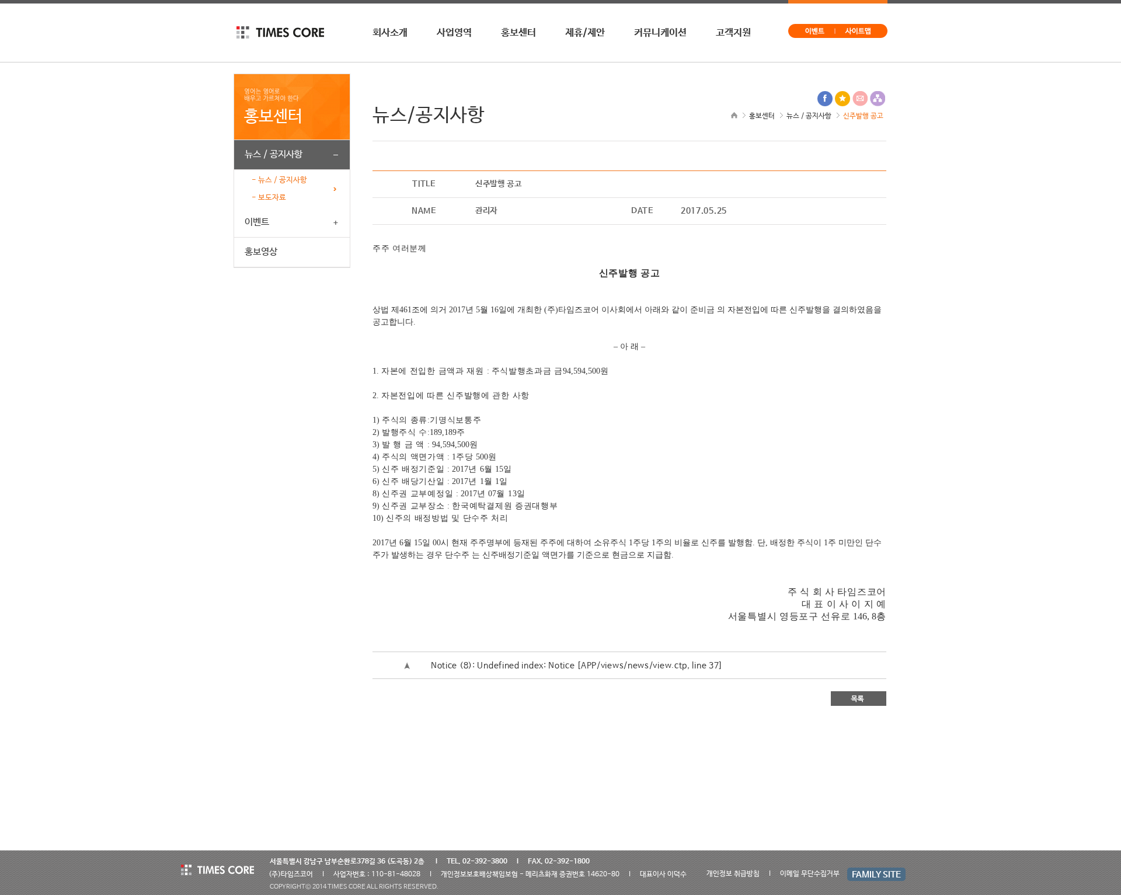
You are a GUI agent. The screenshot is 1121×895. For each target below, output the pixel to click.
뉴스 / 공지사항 (273, 154)
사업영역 (454, 33)
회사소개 (390, 33)
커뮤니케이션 (660, 33)
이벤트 (257, 222)
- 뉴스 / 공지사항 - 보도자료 (279, 189)
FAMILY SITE (876, 875)
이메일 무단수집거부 (810, 874)
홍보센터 (518, 33)
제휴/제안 (585, 33)
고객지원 (733, 33)
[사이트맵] (861, 28)
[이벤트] (812, 28)
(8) (451, 665)
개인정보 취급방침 (733, 874)
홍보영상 (261, 252)
